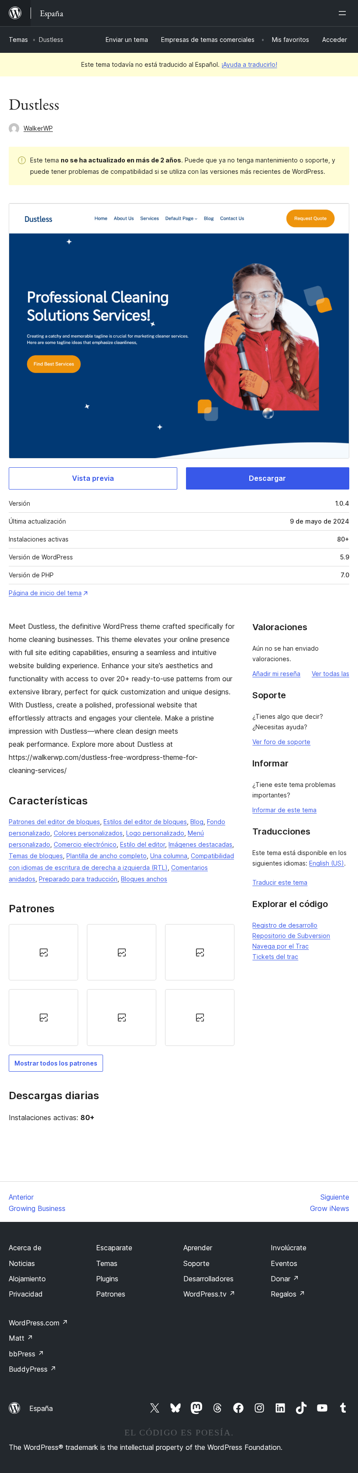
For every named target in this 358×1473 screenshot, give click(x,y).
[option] (43, 952)
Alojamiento (27, 1278)
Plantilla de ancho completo (106, 855)
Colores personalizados (88, 833)
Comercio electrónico (85, 844)
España (41, 1408)
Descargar (267, 478)
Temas (18, 39)
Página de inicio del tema (45, 593)
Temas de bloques (36, 855)
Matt (21, 1338)
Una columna (168, 855)
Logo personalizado (155, 833)
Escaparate (114, 1247)
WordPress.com (38, 1322)
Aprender (197, 1247)
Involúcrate (288, 1247)
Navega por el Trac (280, 946)
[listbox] (121, 985)
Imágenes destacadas (200, 844)
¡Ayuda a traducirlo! (249, 64)
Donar (285, 1278)
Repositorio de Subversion (291, 935)
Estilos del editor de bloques (145, 821)
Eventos (284, 1263)
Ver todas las (330, 673)
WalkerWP (38, 128)
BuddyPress (32, 1369)
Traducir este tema (279, 882)
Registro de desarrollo (284, 925)
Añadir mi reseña (276, 673)
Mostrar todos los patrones (55, 1063)
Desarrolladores (208, 1278)
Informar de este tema (284, 810)
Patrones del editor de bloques (54, 821)
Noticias (22, 1263)
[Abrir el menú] (344, 13)
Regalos (288, 1294)
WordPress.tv (209, 1294)
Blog (196, 821)
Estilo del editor (142, 844)
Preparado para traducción (78, 879)
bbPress (26, 1353)
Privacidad (26, 1294)
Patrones (110, 1294)
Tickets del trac (275, 956)
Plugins (107, 1278)
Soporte (196, 1263)
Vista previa (93, 478)
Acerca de (25, 1247)
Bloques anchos (144, 879)
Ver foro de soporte (281, 741)
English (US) (326, 863)
